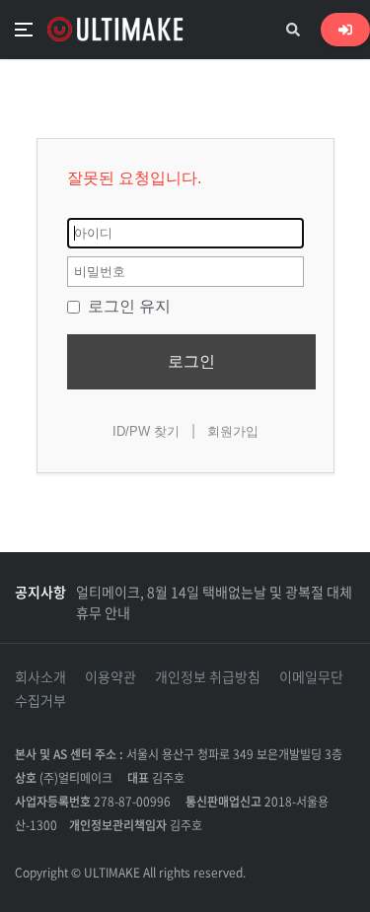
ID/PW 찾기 (146, 431)
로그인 (191, 361)
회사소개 (40, 676)
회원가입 (233, 431)
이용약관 (110, 676)
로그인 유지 (127, 306)
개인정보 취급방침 (207, 676)
